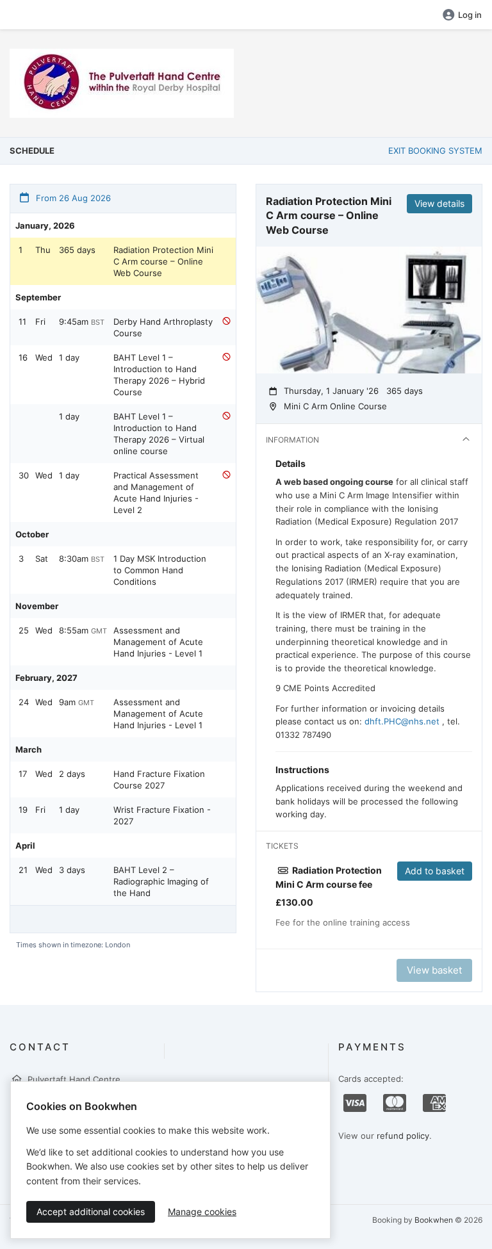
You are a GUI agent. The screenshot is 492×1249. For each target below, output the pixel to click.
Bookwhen (433, 1220)
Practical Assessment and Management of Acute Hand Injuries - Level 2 (156, 492)
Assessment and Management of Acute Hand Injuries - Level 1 (158, 641)
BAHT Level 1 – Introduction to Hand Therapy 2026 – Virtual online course (158, 433)
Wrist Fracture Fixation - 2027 (162, 815)
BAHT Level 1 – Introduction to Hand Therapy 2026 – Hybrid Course (159, 374)
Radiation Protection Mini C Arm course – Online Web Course (163, 261)
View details (439, 203)
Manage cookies (202, 1211)
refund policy (403, 1136)
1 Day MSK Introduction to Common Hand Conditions (159, 570)
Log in (470, 15)
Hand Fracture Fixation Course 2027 (159, 779)
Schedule (32, 150)
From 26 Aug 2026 (72, 198)
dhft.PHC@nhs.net (402, 721)
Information (292, 440)
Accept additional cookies (91, 1211)
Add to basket (434, 870)
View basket (434, 970)
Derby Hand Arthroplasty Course (163, 327)
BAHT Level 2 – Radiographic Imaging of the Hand (161, 881)
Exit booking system (435, 150)
